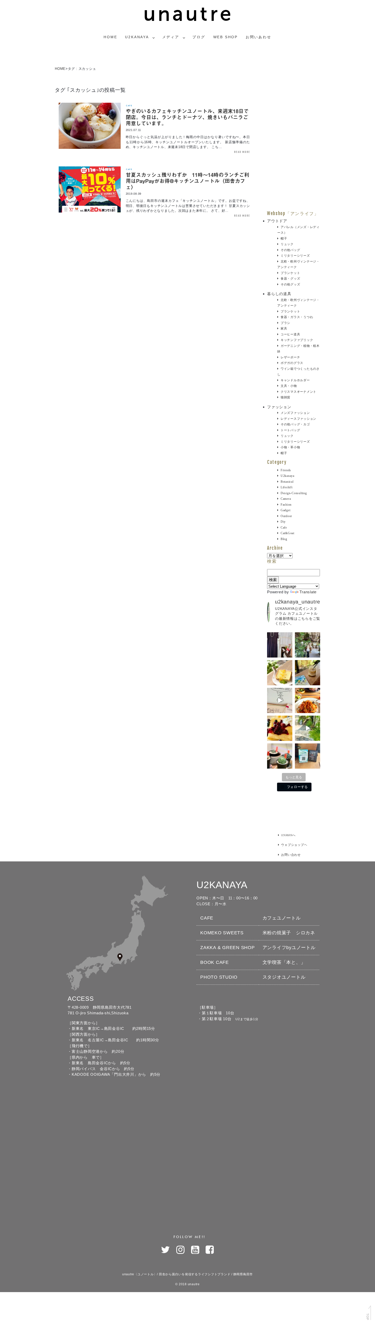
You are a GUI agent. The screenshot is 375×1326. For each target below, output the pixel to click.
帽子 (284, 238)
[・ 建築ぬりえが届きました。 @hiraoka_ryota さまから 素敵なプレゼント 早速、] (279, 700)
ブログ (198, 37)
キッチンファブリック (297, 340)
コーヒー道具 (290, 334)
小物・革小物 (290, 447)
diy (283, 521)
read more (242, 152)
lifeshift (287, 487)
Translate (308, 592)
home (110, 37)
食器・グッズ (290, 278)
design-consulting (294, 493)
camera (286, 499)
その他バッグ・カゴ (295, 424)
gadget (285, 510)
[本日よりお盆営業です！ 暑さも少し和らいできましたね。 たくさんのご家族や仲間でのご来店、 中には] (307, 645)
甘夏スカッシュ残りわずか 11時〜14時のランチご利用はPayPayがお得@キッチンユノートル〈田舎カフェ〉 (187, 181)
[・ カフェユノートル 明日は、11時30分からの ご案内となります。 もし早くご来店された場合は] (307, 700)
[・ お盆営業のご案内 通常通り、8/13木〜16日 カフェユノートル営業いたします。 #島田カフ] (279, 672)
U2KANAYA (137, 37)
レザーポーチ (290, 357)
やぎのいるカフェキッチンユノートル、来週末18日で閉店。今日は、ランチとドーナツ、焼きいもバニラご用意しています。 (187, 117)
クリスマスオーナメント (298, 391)
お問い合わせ (291, 855)
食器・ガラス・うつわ (297, 317)
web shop (225, 37)
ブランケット (290, 273)
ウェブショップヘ (294, 845)
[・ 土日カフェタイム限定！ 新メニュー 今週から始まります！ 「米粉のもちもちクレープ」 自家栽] (279, 728)
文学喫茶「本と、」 (284, 962)
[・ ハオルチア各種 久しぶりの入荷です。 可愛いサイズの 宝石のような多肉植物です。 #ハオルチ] (279, 756)
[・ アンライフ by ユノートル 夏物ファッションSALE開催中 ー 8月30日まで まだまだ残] (279, 645)
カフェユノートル (281, 918)
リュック (287, 244)
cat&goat (287, 533)
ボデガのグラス (292, 363)
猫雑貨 (285, 397)
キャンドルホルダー (295, 380)
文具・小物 (289, 386)
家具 (284, 328)
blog (284, 539)
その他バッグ (290, 250)
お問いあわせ (258, 37)
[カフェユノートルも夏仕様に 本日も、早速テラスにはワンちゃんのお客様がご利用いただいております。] (307, 728)
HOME (60, 69)
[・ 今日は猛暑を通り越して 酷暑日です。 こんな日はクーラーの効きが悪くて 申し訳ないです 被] (307, 672)
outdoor (286, 516)
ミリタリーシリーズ (295, 255)
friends (286, 470)
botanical (287, 481)
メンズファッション (295, 413)
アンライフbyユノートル (289, 947)
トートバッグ (290, 430)
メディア (170, 37)
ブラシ (285, 323)
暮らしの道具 (279, 294)
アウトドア (277, 221)
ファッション (279, 407)
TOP (367, 1316)
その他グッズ (290, 284)
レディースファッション (298, 419)
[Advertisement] (293, 134)
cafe (129, 105)
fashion (286, 504)
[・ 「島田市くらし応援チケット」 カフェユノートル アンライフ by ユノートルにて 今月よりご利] (307, 756)
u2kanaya (287, 476)
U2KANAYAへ (288, 835)
